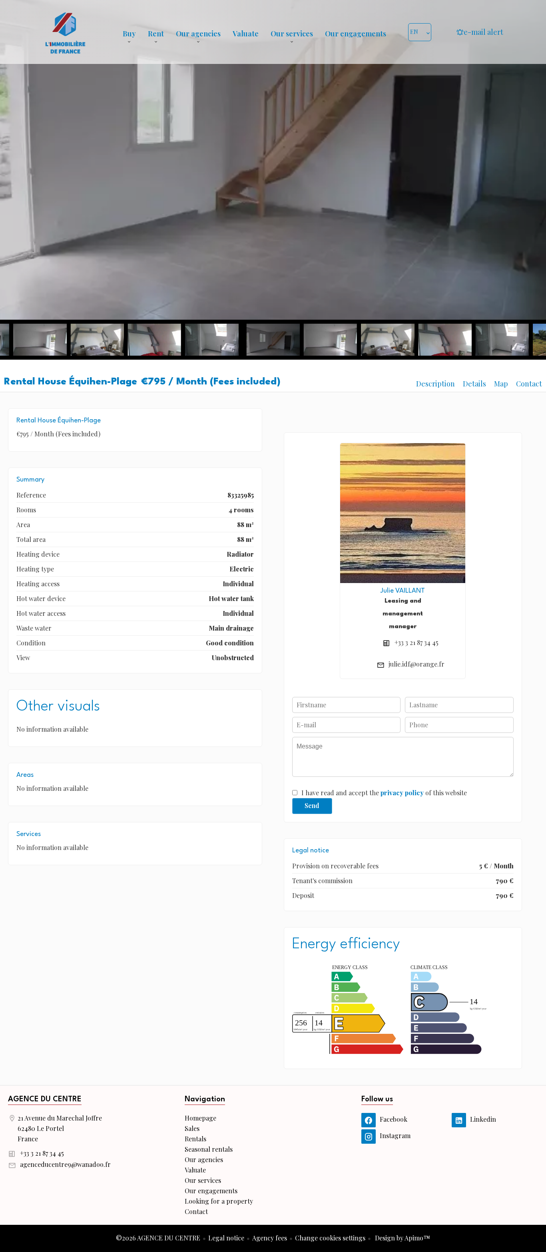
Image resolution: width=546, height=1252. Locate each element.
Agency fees (269, 1238)
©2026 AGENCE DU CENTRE (158, 1238)
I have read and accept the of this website (384, 792)
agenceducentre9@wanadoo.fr (65, 1164)
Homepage (65, 32)
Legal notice (226, 1238)
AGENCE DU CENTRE (45, 1099)
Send (312, 805)
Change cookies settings (330, 1238)
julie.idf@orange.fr (416, 664)
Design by (401, 1238)
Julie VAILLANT (403, 590)
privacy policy (402, 792)
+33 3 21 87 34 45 (416, 642)
